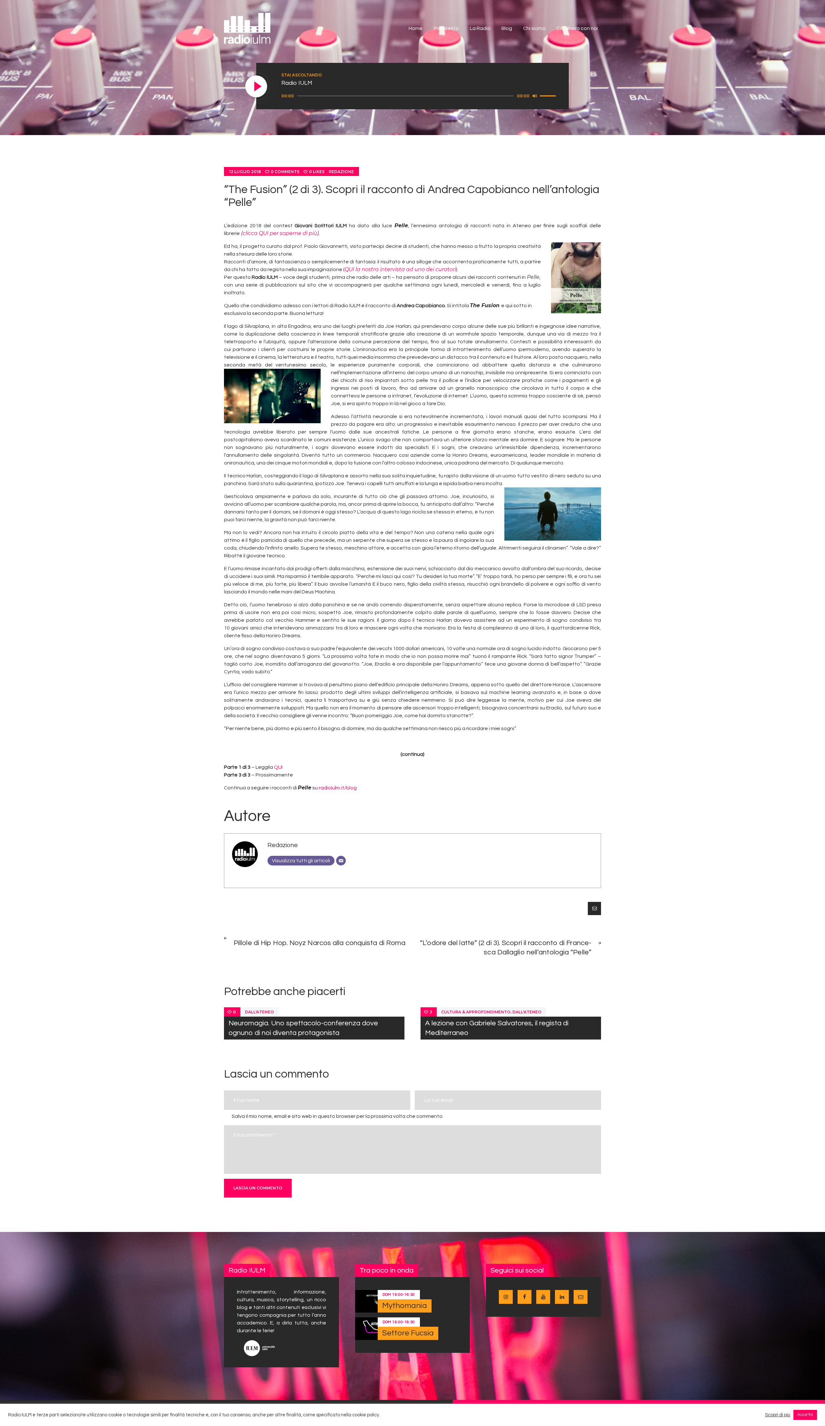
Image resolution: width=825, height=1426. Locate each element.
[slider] (549, 95)
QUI (278, 767)
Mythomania (404, 1306)
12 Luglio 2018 (245, 171)
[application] (419, 96)
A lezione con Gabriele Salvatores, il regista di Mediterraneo (496, 1028)
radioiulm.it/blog (338, 787)
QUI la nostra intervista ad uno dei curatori (400, 269)
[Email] (341, 860)
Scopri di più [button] (777, 1414)
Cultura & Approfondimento (475, 1012)
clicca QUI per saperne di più (280, 233)
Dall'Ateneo (259, 1012)
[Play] (256, 87)
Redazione (341, 171)
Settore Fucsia (408, 1333)
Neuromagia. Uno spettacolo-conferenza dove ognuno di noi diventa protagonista (303, 1028)
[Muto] (534, 96)
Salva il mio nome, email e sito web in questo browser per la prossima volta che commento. (337, 1116)
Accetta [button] (805, 1414)
